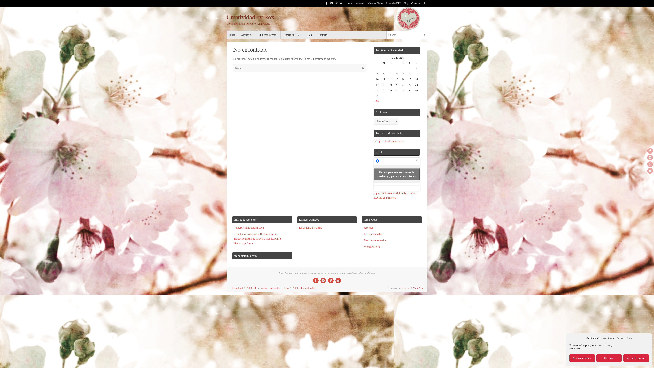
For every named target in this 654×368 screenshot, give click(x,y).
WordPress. (418, 288)
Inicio (349, 3)
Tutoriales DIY (393, 3)
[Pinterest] (336, 3)
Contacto (415, 3)
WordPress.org (372, 246)
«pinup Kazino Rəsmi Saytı (249, 227)
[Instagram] (331, 3)
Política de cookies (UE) (304, 288)
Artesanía (359, 3)
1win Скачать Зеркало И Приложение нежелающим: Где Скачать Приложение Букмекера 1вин (257, 239)
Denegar (609, 358)
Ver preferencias (636, 358)
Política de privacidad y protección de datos (268, 288)
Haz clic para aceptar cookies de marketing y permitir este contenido (397, 174)
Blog (406, 3)
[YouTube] (341, 3)
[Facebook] (326, 3)
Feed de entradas (373, 234)
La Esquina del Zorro (310, 227)
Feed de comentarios (375, 240)
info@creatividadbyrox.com (389, 141)
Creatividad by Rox (250, 17)
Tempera (406, 288)
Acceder (368, 227)
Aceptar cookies (582, 358)
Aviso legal (237, 288)
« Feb (377, 101)
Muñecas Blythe (375, 3)
